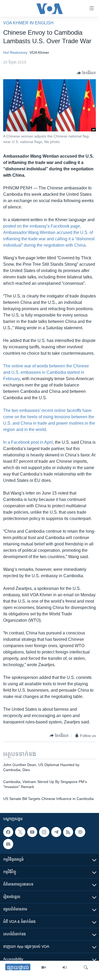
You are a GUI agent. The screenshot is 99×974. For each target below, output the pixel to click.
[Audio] (65, 967)
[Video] (43, 967)
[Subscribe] (8, 844)
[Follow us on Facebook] (8, 832)
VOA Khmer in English (28, 23)
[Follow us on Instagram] (44, 832)
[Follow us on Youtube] (32, 832)
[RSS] (68, 832)
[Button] (86, 73)
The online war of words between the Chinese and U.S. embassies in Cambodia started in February (46, 372)
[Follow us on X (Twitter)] (20, 832)
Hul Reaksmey (15, 52)
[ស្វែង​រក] (86, 967)
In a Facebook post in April (28, 442)
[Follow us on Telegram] (56, 832)
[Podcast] (80, 832)
